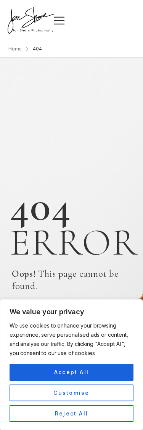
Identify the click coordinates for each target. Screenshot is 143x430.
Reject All (71, 413)
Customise (71, 392)
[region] (71, 364)
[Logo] (31, 20)
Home (15, 49)
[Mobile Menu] (59, 20)
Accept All (71, 372)
